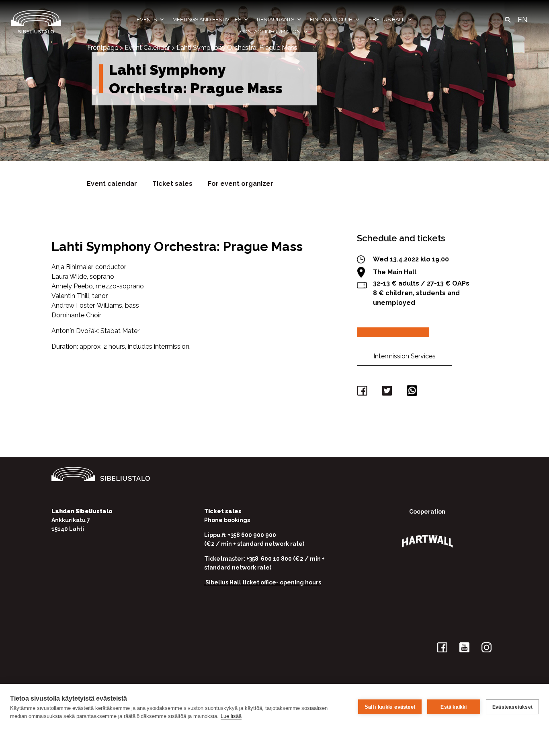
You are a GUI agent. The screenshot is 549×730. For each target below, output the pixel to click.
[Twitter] (388, 392)
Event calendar (112, 183)
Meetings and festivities (206, 19)
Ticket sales (172, 183)
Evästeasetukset (512, 707)
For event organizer (240, 183)
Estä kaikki (453, 707)
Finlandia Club (331, 19)
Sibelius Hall (386, 19)
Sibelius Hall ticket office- (242, 582)
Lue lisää (231, 716)
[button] (508, 20)
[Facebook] (363, 392)
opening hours (300, 582)
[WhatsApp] (413, 392)
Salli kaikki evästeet (390, 707)
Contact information (270, 32)
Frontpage (102, 47)
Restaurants (275, 19)
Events (147, 19)
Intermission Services (404, 356)
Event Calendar (147, 47)
